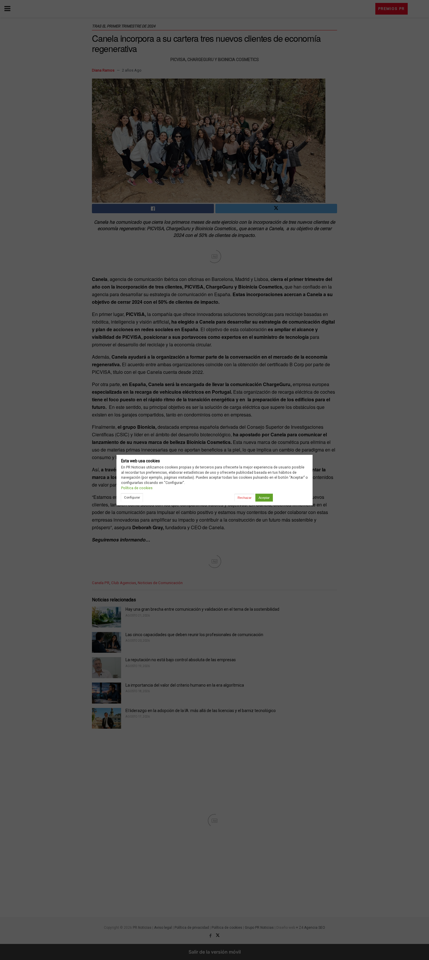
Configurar (132, 497)
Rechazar (245, 497)
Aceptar (264, 497)
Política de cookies (137, 488)
